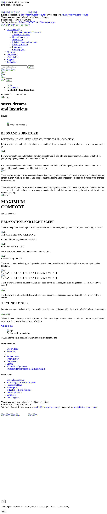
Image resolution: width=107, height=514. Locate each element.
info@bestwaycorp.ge (45, 22)
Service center (13, 356)
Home (9, 85)
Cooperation (12, 54)
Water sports (17, 39)
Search (10, 364)
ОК (3, 511)
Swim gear (17, 47)
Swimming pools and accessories (26, 32)
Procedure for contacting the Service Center (26, 369)
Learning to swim (20, 44)
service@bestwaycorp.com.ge (74, 15)
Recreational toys (19, 37)
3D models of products (17, 366)
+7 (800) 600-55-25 (26, 22)
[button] (3, 69)
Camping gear (18, 49)
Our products (12, 29)
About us (11, 52)
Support (10, 59)
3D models (11, 62)
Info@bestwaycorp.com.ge (33, 15)
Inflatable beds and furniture (24, 42)
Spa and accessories (21, 34)
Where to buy (13, 57)
